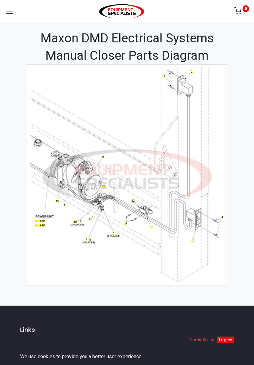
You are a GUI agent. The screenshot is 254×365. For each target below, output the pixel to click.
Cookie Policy (201, 339)
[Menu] (9, 11)
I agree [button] (225, 339)
